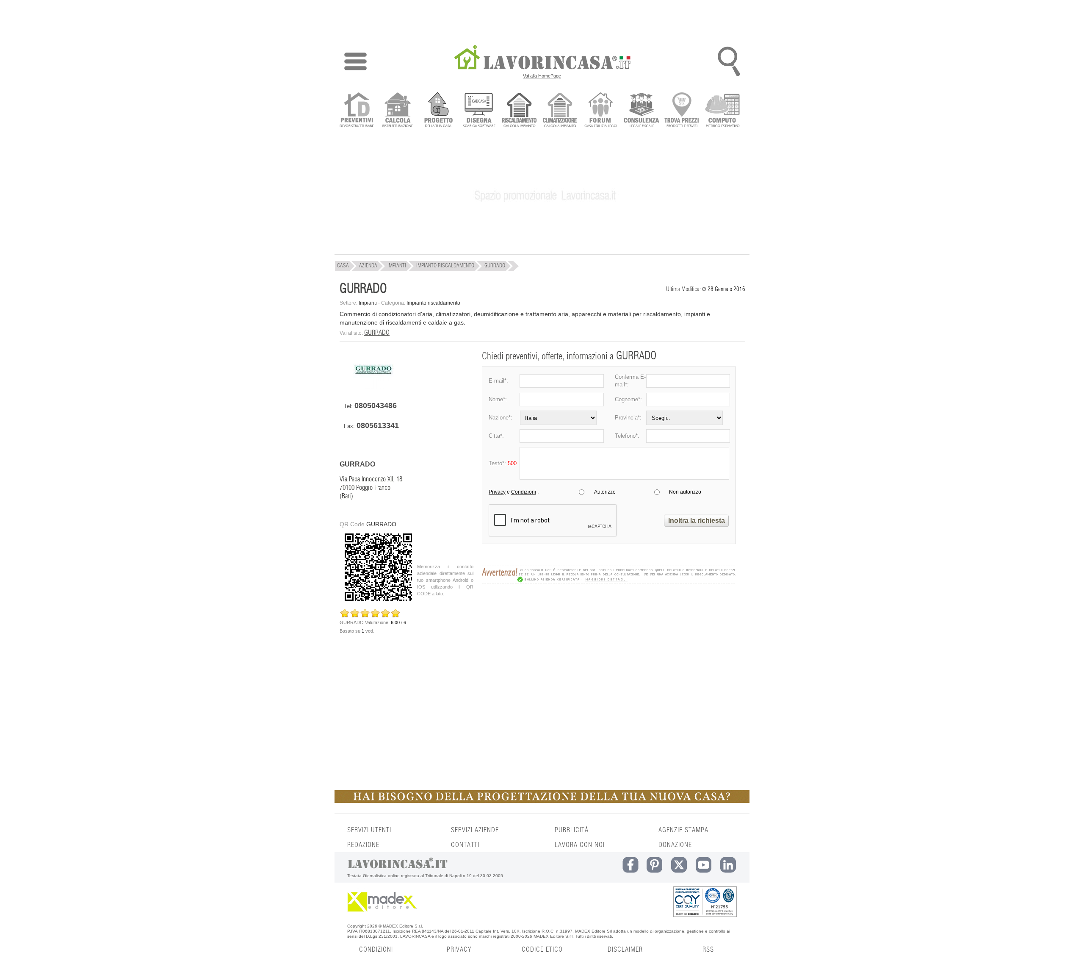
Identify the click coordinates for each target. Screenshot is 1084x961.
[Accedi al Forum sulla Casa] (600, 111)
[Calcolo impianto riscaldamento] (519, 111)
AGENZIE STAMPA (683, 830)
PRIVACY (459, 949)
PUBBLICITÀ (572, 830)
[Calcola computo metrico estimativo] (722, 111)
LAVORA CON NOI (580, 845)
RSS (708, 949)
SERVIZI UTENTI (369, 830)
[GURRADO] (373, 386)
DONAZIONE (675, 845)
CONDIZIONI (376, 949)
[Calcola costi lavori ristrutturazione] (397, 111)
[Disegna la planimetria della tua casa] (478, 111)
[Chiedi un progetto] (438, 111)
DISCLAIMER (625, 949)
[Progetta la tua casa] (542, 801)
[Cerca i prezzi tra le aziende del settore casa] (682, 111)
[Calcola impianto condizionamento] (560, 111)
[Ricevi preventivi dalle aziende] (356, 111)
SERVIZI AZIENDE (475, 830)
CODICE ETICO (542, 949)
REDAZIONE (363, 845)
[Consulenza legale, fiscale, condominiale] (641, 111)
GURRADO (377, 332)
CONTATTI (465, 845)
